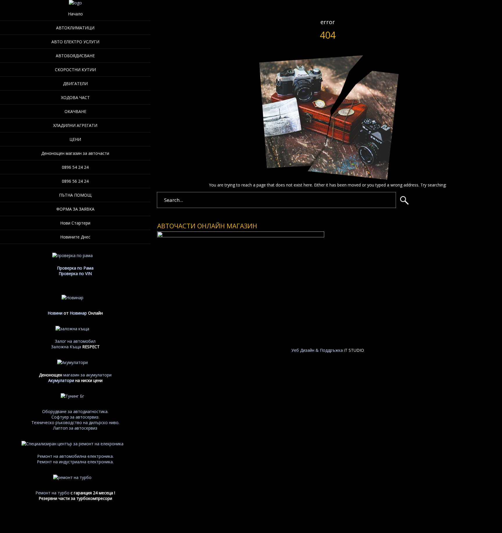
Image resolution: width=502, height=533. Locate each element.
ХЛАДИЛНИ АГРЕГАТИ (75, 125)
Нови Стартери (75, 223)
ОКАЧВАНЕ (75, 111)
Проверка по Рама (75, 268)
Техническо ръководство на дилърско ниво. (75, 422)
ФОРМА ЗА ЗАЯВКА (75, 209)
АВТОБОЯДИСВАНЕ (75, 55)
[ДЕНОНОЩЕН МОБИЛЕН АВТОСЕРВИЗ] (75, 3)
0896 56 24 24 (75, 181)
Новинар (78, 313)
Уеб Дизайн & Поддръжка (317, 350)
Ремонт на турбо (52, 493)
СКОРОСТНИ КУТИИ (75, 69)
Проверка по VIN (75, 273)
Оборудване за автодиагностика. (75, 411)
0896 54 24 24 (75, 167)
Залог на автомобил (75, 341)
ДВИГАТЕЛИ (75, 83)
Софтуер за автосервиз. (75, 417)
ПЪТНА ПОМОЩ (75, 195)
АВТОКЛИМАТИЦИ (75, 27)
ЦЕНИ (75, 139)
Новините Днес (75, 237)
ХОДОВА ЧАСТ (75, 97)
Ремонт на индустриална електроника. (75, 461)
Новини (55, 313)
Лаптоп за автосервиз (75, 428)
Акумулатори (61, 380)
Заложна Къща (66, 346)
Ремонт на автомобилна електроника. (75, 456)
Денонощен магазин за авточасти (75, 153)
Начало (75, 14)
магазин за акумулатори (87, 375)
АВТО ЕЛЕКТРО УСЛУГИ (75, 41)
